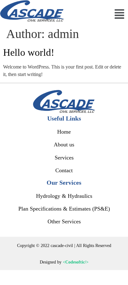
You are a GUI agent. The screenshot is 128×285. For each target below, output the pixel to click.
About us (64, 144)
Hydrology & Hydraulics (64, 196)
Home (64, 132)
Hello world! (28, 52)
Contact (64, 170)
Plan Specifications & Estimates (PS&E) (64, 209)
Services (64, 157)
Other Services (64, 221)
